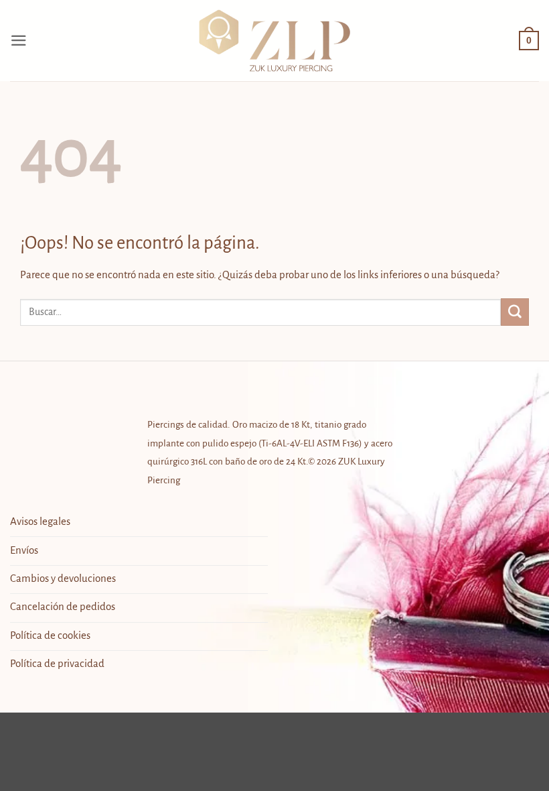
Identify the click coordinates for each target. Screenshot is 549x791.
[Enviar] (515, 312)
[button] (18, 40)
